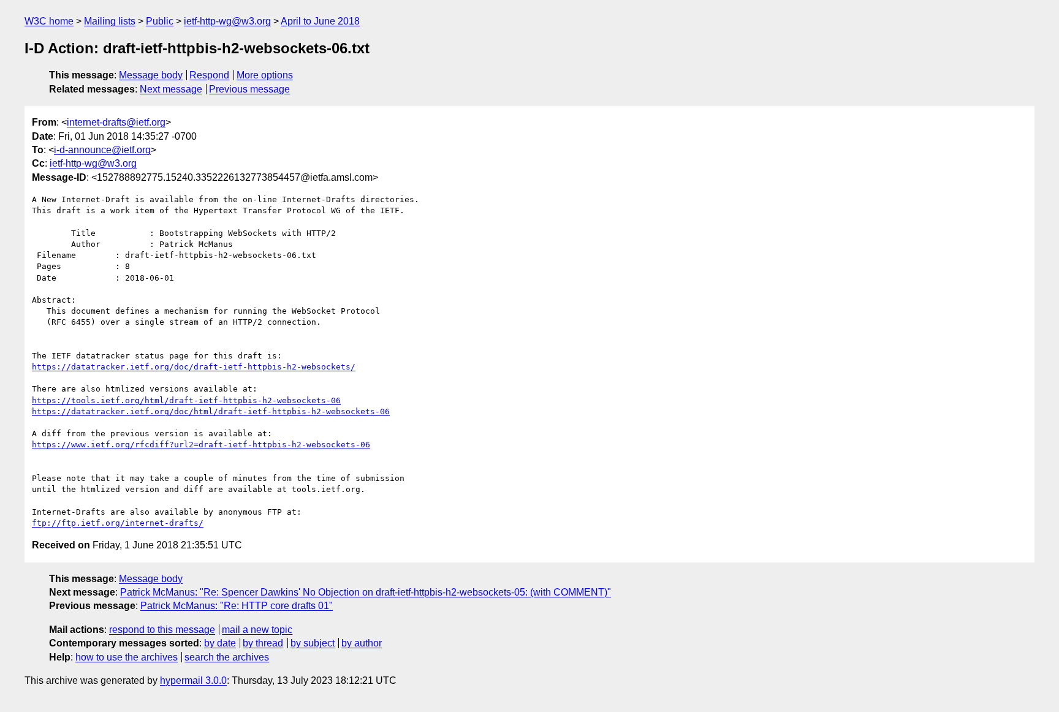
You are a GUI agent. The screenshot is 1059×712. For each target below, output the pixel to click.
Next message (171, 89)
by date (220, 643)
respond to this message (162, 629)
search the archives (226, 657)
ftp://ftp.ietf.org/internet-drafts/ (117, 523)
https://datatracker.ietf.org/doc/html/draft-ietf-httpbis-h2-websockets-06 (211, 411)
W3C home (49, 21)
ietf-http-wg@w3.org (227, 21)
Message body (151, 75)
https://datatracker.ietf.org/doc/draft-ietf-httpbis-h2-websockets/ (193, 366)
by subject (312, 643)
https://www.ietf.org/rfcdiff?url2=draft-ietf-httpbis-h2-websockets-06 (201, 444)
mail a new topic (257, 629)
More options (265, 75)
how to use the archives (126, 657)
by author (361, 643)
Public (159, 21)
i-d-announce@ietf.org (102, 150)
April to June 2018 (320, 21)
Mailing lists (109, 21)
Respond (209, 75)
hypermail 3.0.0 (193, 680)
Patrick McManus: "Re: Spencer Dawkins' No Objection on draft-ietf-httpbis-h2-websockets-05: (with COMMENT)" (365, 592)
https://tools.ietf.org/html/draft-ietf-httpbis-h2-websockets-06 (186, 400)
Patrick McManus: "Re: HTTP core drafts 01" (236, 605)
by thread (263, 643)
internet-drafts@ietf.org (116, 122)
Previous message (249, 89)
